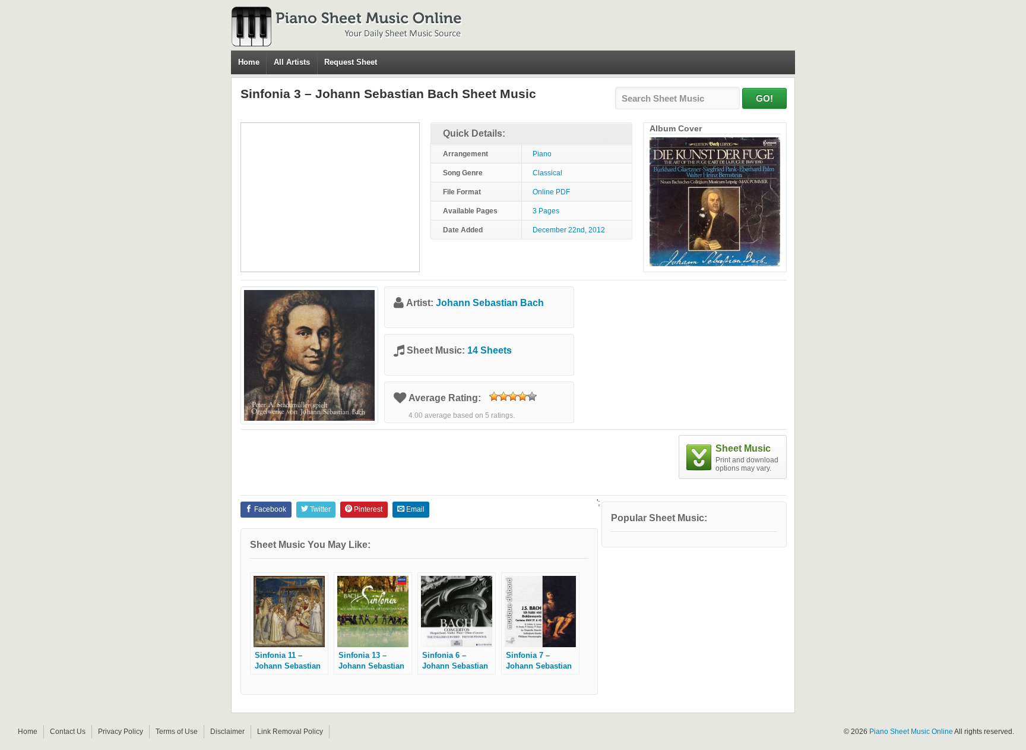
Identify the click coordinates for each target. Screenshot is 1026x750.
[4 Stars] (522, 396)
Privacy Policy (120, 731)
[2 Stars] (503, 396)
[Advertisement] (330, 197)
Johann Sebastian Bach (490, 303)
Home (248, 62)
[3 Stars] (513, 396)
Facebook (269, 509)
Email (414, 509)
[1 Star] (494, 396)
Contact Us (68, 731)
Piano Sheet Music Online (911, 731)
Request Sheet (350, 62)
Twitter (319, 509)
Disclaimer (227, 731)
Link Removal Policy (290, 731)
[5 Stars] (532, 396)
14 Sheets (489, 350)
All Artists (292, 62)
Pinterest (367, 509)
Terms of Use (177, 731)
